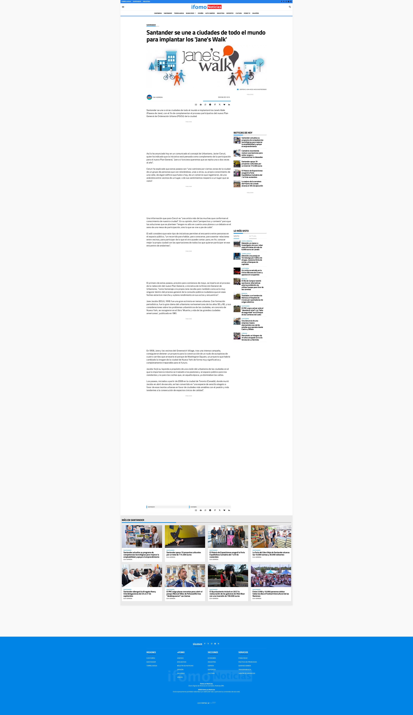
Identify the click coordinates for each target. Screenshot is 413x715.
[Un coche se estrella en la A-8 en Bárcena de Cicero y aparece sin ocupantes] (237, 271)
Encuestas (181, 662)
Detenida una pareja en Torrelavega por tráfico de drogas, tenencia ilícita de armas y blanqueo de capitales (252, 260)
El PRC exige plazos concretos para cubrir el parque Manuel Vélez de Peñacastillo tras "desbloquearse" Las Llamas (184, 594)
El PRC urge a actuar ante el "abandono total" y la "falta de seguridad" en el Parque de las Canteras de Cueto (252, 311)
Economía (212, 658)
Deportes (212, 669)
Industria (146, 1)
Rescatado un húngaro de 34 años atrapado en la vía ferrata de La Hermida (252, 337)
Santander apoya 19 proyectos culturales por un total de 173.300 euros (252, 163)
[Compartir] (205, 105)
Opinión (180, 669)
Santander (137, 1)
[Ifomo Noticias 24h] (206, 6)
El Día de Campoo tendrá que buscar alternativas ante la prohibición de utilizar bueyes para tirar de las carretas (253, 285)
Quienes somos (244, 666)
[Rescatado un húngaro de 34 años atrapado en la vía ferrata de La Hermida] (237, 336)
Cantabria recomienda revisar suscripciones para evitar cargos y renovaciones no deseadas (252, 154)
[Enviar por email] (196, 105)
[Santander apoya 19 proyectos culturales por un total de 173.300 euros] (237, 163)
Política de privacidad (247, 662)
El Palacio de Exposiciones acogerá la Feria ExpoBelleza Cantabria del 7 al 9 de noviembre (252, 173)
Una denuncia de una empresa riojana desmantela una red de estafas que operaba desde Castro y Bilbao (252, 325)
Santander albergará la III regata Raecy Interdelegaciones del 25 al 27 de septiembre (139, 594)
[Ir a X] (283, 1)
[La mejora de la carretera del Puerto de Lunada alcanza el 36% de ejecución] (237, 183)
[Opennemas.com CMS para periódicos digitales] (206, 703)
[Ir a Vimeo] (288, 1)
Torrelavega (126, 1)
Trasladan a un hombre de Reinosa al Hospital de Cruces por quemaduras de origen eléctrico (252, 298)
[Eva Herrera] (149, 97)
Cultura (211, 673)
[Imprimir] (201, 105)
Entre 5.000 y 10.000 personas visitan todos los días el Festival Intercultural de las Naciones (271, 594)
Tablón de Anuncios (246, 673)
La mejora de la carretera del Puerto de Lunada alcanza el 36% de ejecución (252, 183)
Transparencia (244, 669)
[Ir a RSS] (290, 1)
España (211, 666)
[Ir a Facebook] (281, 1)
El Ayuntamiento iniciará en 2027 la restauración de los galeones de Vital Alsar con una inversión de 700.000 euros (227, 594)
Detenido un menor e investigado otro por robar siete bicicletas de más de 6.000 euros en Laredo (252, 246)
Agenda (180, 658)
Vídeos (180, 677)
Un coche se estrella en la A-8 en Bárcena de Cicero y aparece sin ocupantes (252, 272)
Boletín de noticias (185, 666)
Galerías (181, 673)
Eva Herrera (158, 97)
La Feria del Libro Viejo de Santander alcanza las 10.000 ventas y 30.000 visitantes (271, 553)
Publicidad (242, 658)
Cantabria (193, 507)
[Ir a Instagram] (286, 1)
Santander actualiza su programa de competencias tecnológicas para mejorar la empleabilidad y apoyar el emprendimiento (252, 142)
